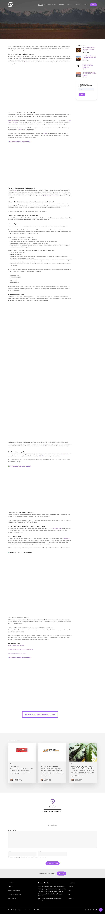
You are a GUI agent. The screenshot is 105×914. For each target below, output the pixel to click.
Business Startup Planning (14, 890)
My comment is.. (12, 830)
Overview (10, 886)
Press (11, 763)
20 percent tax (67, 538)
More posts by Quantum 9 (52, 811)
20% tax (20, 129)
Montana (52, 30)
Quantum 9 (26, 61)
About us (70, 886)
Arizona (45, 133)
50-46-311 (64, 454)
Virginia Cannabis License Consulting (16, 645)
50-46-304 (41, 455)
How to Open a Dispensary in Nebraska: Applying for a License (52, 889)
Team (69, 890)
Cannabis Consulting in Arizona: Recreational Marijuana (20, 649)
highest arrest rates (57, 528)
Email (40, 851)
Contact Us (61, 873)
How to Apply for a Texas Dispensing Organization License (51, 886)
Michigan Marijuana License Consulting (17, 653)
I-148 (19, 58)
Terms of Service (29, 909)
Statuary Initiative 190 (13, 120)
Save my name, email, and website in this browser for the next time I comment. (28, 857)
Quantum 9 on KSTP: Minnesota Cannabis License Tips (50, 891)
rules (15, 190)
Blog (69, 894)
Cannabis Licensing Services (14, 894)
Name (10, 851)
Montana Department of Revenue (51, 195)
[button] (40, 714)
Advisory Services (12, 898)
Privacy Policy (37, 909)
